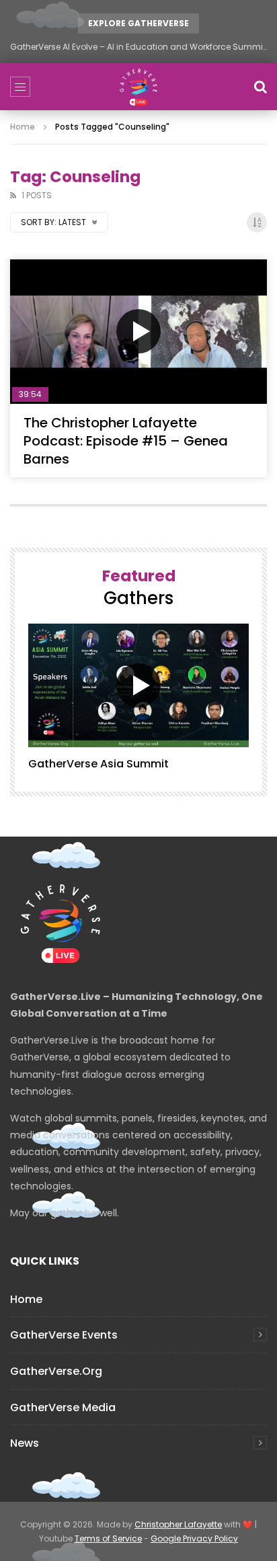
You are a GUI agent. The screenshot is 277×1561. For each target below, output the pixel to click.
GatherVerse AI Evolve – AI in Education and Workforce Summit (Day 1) (138, 46)
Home (22, 126)
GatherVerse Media (63, 1407)
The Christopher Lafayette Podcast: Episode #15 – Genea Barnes (126, 440)
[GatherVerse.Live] (138, 86)
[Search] (260, 86)
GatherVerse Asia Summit (98, 763)
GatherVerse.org (56, 1371)
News (24, 1443)
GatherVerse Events (64, 1335)
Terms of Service (108, 1538)
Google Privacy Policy (194, 1538)
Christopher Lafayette (178, 1524)
